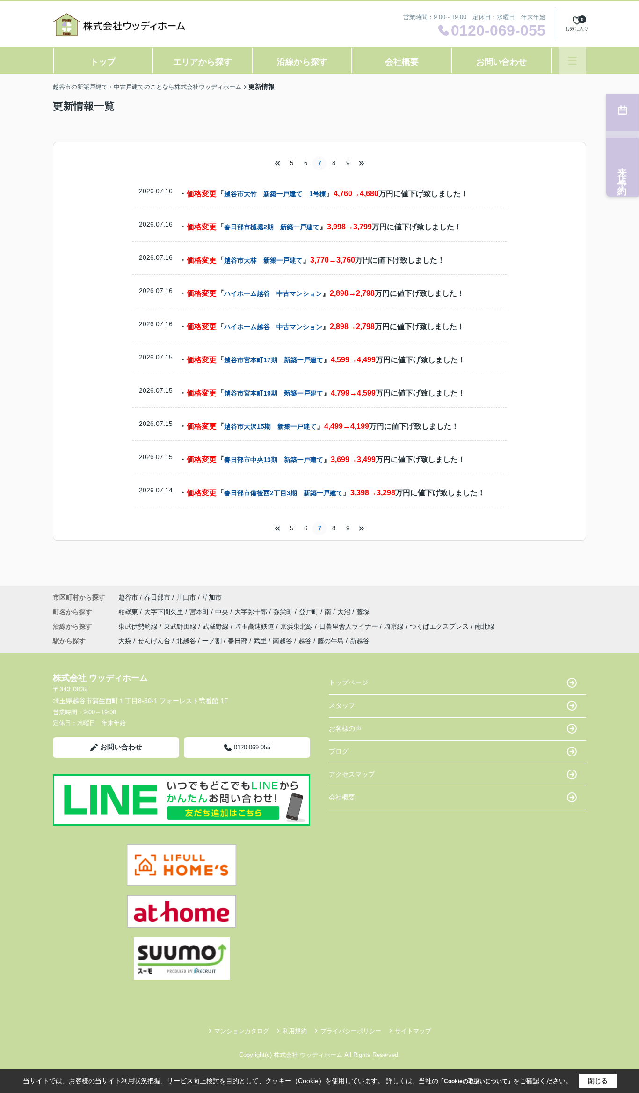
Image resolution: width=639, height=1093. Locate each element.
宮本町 (200, 612)
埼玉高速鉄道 (255, 626)
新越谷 (360, 641)
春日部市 (157, 597)
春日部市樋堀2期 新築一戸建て (272, 227)
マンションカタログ (241, 1030)
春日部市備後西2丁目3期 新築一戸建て (283, 493)
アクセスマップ (352, 774)
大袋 (124, 641)
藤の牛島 (331, 641)
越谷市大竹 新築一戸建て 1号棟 (275, 194)
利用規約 (295, 1030)
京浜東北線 (297, 626)
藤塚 (363, 612)
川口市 (186, 597)
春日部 (237, 641)
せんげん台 (154, 641)
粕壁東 (129, 612)
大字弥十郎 (251, 612)
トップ (103, 61)
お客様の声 (345, 728)
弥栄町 (284, 612)
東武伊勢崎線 (139, 626)
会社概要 (402, 61)
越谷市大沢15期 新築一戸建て (270, 426)
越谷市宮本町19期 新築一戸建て (273, 393)
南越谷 (282, 641)
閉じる (598, 1081)
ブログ (339, 751)
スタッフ (342, 705)
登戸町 (309, 612)
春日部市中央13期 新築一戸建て (273, 459)
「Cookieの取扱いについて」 (475, 1081)
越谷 (305, 641)
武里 (260, 641)
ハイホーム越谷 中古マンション (273, 293)
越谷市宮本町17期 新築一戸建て (273, 360)
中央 (222, 612)
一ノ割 (212, 641)
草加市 (212, 597)
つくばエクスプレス (440, 626)
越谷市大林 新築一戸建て (263, 260)
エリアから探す (202, 61)
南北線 (484, 626)
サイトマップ (413, 1030)
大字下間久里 (164, 612)
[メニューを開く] (572, 60)
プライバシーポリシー (350, 1030)
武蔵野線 (217, 626)
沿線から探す (302, 61)
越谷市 (128, 597)
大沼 (344, 612)
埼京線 (395, 626)
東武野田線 (181, 626)
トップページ (348, 682)
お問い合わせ (501, 61)
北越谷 (186, 641)
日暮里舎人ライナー (349, 626)
